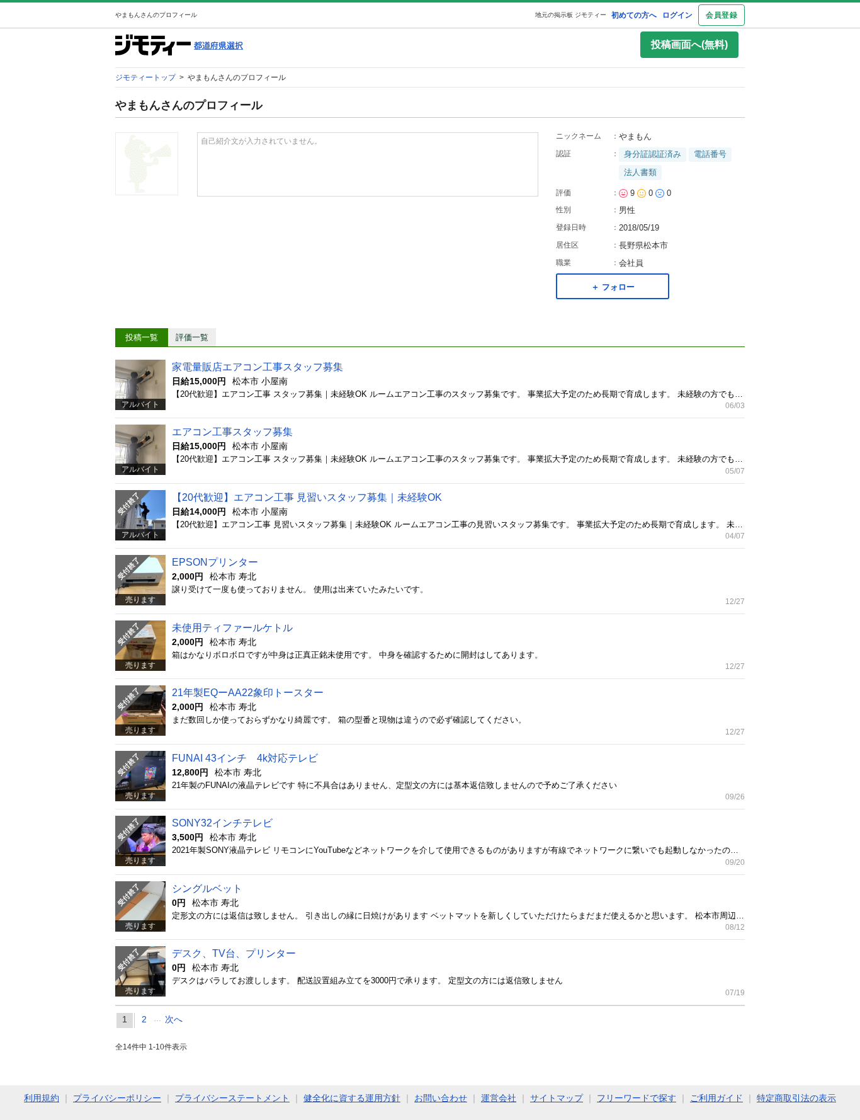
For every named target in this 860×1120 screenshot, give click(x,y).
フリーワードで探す (636, 1098)
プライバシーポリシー (117, 1098)
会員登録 (721, 15)
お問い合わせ (440, 1098)
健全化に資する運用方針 (351, 1098)
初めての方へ (634, 15)
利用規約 (41, 1098)
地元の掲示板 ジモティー (570, 14)
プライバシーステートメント (232, 1098)
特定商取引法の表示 (796, 1098)
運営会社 (498, 1098)
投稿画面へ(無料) (689, 44)
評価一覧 (192, 337)
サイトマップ (556, 1098)
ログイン (677, 15)
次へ (174, 1019)
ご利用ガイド (716, 1098)
